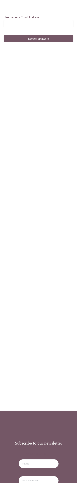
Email (38, 470)
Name (38, 453)
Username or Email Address (21, 17)
